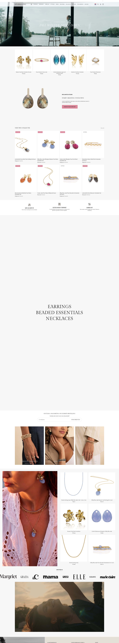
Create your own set (70, 106)
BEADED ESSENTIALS (59, 312)
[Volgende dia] (30, 60)
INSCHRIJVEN (75, 419)
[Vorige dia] (17, 60)
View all (102, 128)
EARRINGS (59, 306)
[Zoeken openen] (98, 4)
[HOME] (31, 4)
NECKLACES (59, 318)
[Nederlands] (95, 4)
